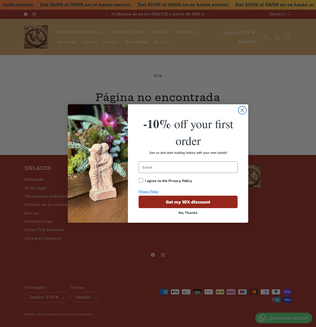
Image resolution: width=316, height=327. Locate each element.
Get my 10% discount (188, 201)
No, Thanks (188, 212)
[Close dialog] (242, 110)
